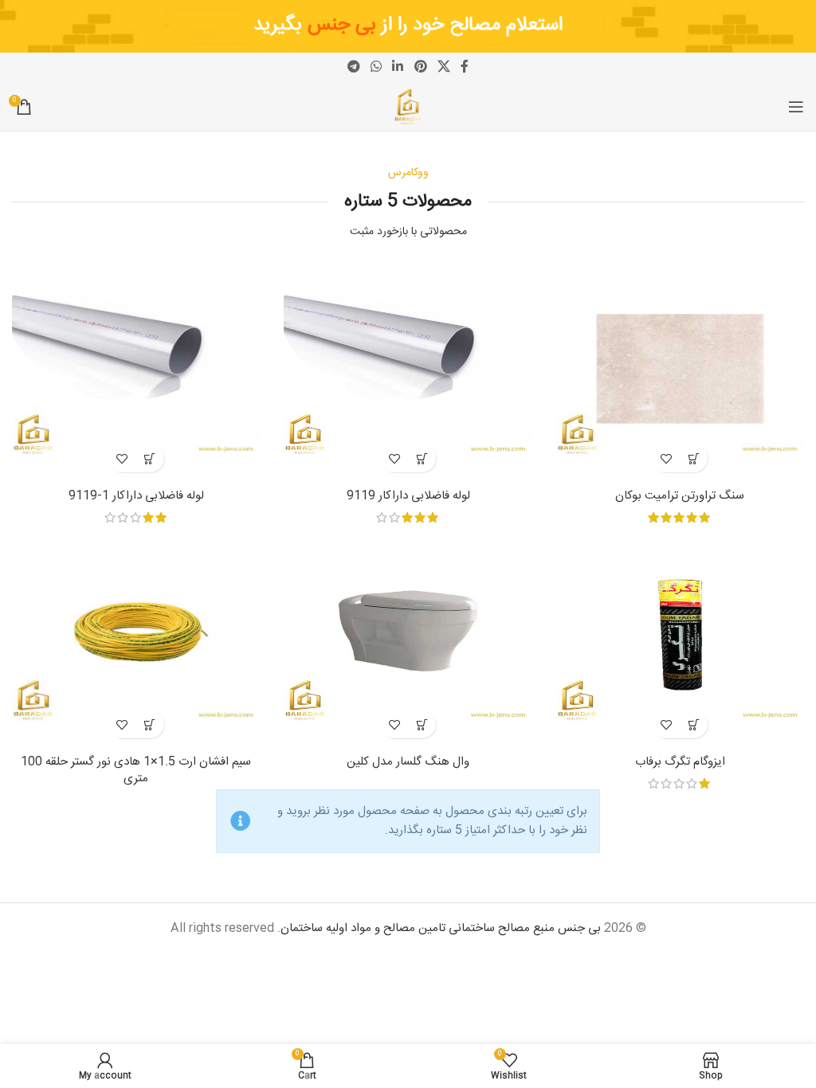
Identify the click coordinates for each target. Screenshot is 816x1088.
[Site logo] (408, 107)
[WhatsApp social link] (375, 67)
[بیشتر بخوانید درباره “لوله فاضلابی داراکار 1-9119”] (150, 458)
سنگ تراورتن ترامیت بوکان (679, 496)
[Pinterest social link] (420, 67)
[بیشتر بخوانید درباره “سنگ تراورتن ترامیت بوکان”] (694, 458)
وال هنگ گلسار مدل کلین (408, 762)
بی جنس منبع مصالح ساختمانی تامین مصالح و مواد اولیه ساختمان (440, 928)
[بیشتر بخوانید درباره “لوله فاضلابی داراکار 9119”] (422, 458)
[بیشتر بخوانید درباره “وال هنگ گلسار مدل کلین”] (422, 724)
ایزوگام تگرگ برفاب (680, 762)
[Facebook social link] (465, 67)
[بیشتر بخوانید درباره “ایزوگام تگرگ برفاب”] (694, 724)
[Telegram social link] (353, 67)
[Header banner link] (408, 26)
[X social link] (443, 67)
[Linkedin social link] (398, 67)
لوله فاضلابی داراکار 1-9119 (136, 496)
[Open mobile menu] (796, 107)
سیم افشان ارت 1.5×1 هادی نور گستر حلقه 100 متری (136, 770)
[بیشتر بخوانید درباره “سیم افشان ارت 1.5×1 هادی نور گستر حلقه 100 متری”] (150, 724)
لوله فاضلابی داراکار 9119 (408, 496)
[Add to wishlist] (666, 458)
